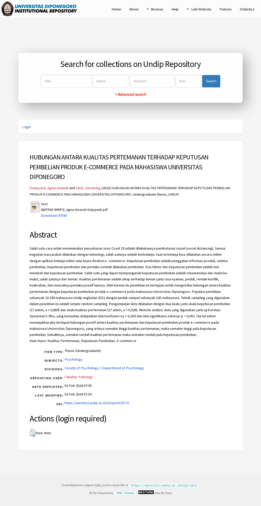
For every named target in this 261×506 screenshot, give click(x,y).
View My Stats (163, 493)
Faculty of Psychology (81, 368)
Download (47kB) (54, 215)
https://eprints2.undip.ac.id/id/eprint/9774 (96, 403)
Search (211, 81)
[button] (32, 433)
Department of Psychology (123, 368)
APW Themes (126, 493)
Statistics (247, 9)
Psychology (73, 359)
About (133, 9)
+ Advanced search (130, 94)
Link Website (201, 9)
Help (175, 9)
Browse (157, 9)
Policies (225, 9)
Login (26, 127)
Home (116, 9)
